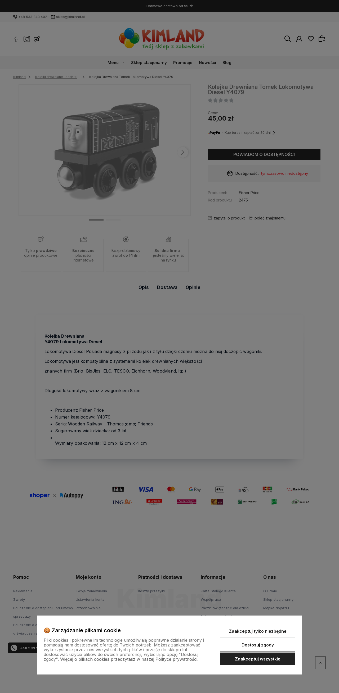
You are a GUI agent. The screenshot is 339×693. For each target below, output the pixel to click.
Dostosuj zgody (258, 645)
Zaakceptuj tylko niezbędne (258, 631)
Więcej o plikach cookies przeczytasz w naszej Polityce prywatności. (129, 659)
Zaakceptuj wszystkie (257, 659)
